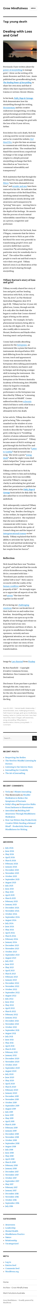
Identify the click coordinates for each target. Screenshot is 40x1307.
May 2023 (9, 967)
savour (10, 595)
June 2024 (9, 926)
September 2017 (12, 1181)
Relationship (30, 708)
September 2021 (12, 1030)
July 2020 (9, 1074)
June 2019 (9, 1115)
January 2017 (10, 1190)
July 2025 (9, 886)
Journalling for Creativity (16, 770)
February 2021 (11, 1052)
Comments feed (12, 1268)
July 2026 (9, 848)
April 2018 (9, 1159)
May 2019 (9, 1118)
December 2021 (12, 1021)
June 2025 (9, 889)
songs (5, 720)
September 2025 (12, 879)
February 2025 (11, 901)
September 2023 (12, 955)
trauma (16, 722)
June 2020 (9, 1077)
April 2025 (10, 895)
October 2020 (11, 1065)
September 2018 (12, 1143)
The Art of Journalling (15, 773)
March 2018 (10, 1162)
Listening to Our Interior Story (19, 767)
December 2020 (12, 1058)
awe (16, 710)
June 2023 (9, 964)
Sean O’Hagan (16, 718)
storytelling (12, 720)
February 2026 (11, 864)
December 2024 (12, 908)
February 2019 (11, 1128)
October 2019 (11, 1102)
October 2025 (11, 876)
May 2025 (9, 892)
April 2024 (10, 933)
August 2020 (10, 1071)
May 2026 (9, 854)
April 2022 (10, 1008)
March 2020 (10, 1087)
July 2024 (9, 923)
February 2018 (11, 1165)
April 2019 (9, 1121)
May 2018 (9, 1156)
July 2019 (9, 1112)
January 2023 (11, 980)
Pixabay (31, 661)
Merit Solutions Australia (14, 1293)
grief (21, 713)
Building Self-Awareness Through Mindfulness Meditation (20, 813)
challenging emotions (26, 710)
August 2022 (10, 996)
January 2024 (11, 942)
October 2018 (11, 1140)
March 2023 (10, 974)
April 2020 (10, 1084)
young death (24, 722)
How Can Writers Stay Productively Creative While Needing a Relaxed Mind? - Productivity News (20, 823)
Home (6, 1282)
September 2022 (12, 992)
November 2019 (12, 1099)
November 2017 (12, 1175)
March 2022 (10, 1011)
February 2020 (11, 1090)
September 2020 (12, 1068)
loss (23, 715)
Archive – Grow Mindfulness (15, 1288)
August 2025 (10, 882)
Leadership (10, 1228)
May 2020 (9, 1080)
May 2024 (9, 930)
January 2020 (11, 1093)
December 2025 (12, 870)
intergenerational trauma (14, 533)
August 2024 (10, 920)
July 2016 (9, 1206)
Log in (8, 1262)
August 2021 (10, 1033)
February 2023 (11, 977)
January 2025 (11, 904)
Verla (7, 792)
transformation (8, 722)
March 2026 (10, 860)
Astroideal (10, 810)
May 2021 (9, 1043)
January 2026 (11, 867)
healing (5, 715)
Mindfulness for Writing (16, 829)
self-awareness (27, 718)
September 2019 (12, 1106)
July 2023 (9, 961)
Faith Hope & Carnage (11, 713)
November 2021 (12, 1024)
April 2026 (10, 857)
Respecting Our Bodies (15, 757)
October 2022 (11, 989)
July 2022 (9, 999)
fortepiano (22, 345)
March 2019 (10, 1124)
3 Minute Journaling (22, 792)
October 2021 (11, 1027)
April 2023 (10, 970)
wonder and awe (19, 186)
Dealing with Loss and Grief (17, 33)
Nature (8, 1237)
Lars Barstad (17, 661)
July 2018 (9, 1150)
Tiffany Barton (22, 720)
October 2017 (11, 1178)
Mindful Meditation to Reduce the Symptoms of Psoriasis (17, 798)
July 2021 (9, 1036)
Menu (33, 8)
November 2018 (12, 1137)
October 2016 (11, 1200)
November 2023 (12, 948)
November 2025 (12, 873)
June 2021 (9, 1040)
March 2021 (10, 1049)
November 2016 (12, 1197)
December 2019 (12, 1096)
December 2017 (12, 1172)
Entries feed (10, 1265)
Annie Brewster (8, 710)
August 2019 (10, 1109)
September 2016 (12, 1203)
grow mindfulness (30, 713)
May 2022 (9, 1005)
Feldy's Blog (10, 804)
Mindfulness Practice (15, 1234)
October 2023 (11, 952)
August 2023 (10, 958)
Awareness (10, 1225)
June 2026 (9, 851)
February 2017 (11, 1187)
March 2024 (10, 936)
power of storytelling (12, 70)
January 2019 (11, 1131)
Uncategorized (11, 1243)
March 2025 (10, 898)
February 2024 (11, 939)
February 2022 (11, 1014)
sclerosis (27, 401)
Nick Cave (29, 715)
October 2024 (11, 914)
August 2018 (10, 1146)
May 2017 (9, 1184)
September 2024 (12, 917)
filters (6, 183)
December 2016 (12, 1194)
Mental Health (20, 708)
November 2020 (12, 1062)
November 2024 (12, 911)
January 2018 (11, 1168)
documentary (9, 108)
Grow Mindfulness (15, 8)
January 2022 (11, 1018)
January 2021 (11, 1055)
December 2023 (12, 945)
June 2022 (9, 1002)
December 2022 (12, 983)
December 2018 (12, 1134)
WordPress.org (12, 1271)
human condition (11, 586)
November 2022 (12, 986)
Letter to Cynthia (15, 715)
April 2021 (9, 1046)
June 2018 (9, 1153)
